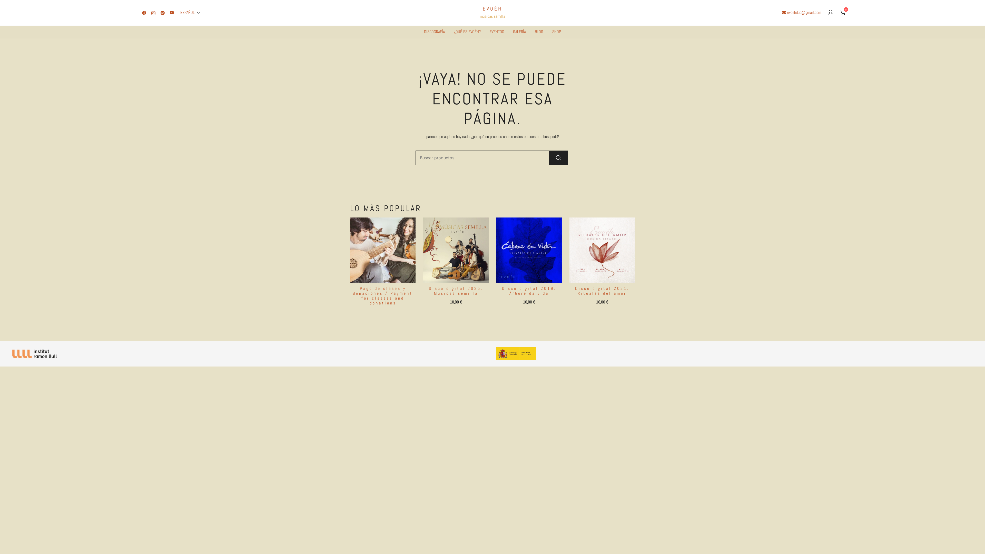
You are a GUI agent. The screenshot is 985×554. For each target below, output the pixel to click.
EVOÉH (492, 8)
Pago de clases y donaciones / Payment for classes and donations (383, 296)
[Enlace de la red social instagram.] (153, 12)
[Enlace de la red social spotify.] (163, 12)
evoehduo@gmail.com (804, 12)
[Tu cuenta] (831, 12)
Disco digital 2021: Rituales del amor (602, 291)
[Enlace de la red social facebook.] (144, 12)
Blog (539, 31)
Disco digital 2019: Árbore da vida (529, 291)
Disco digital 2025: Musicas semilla (456, 291)
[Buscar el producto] (558, 158)
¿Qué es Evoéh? (467, 31)
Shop (556, 31)
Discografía (434, 31)
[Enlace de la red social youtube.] (172, 12)
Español (187, 12)
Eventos (497, 31)
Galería (519, 31)
